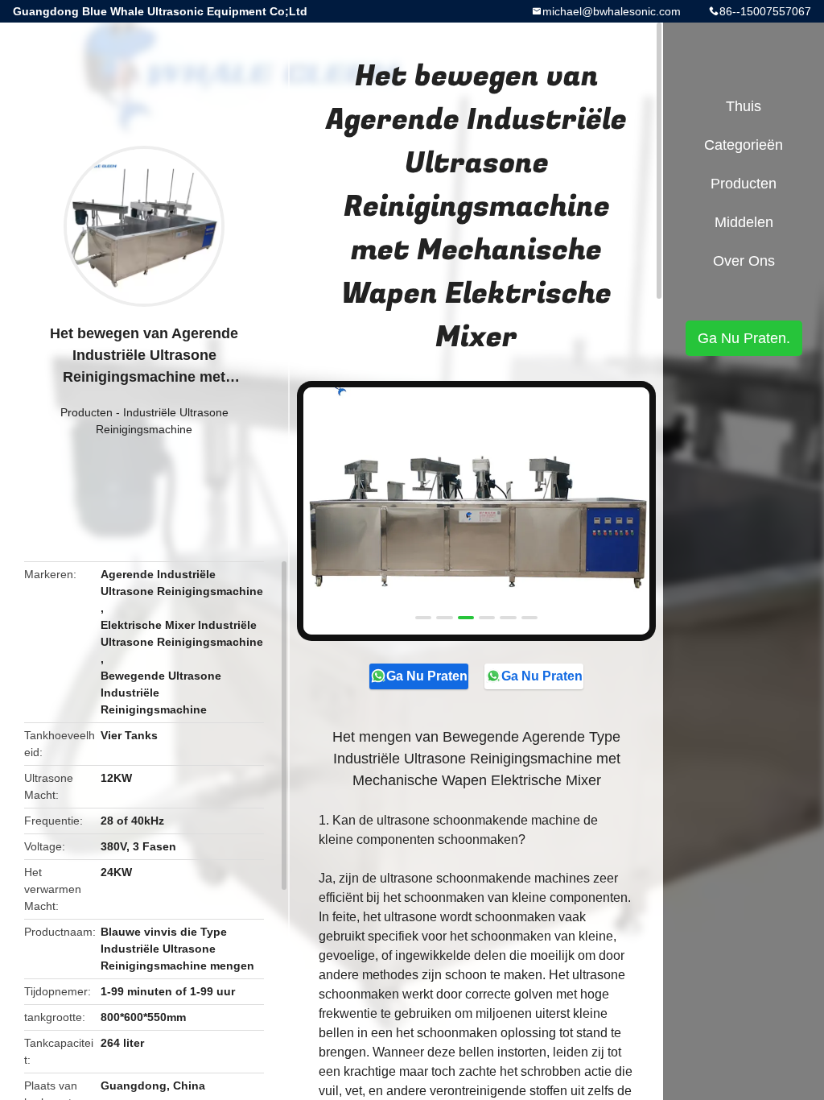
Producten (86, 412)
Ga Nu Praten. (427, 676)
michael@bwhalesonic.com (611, 11)
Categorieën (743, 145)
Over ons (744, 261)
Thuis (743, 106)
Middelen (744, 222)
